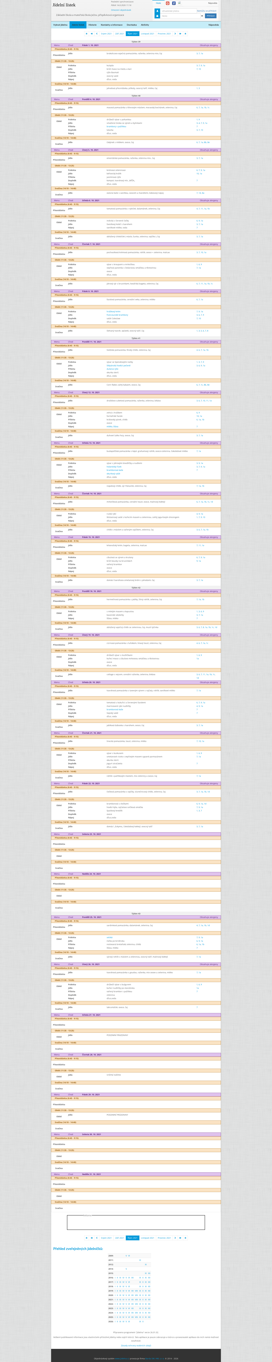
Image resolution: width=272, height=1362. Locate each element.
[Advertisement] (232, 42)
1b (205, 107)
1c (208, 107)
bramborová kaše (115, 470)
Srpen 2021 (106, 33)
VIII (136, 1290)
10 (200, 69)
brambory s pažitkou (116, 126)
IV (123, 1277)
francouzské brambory (117, 315)
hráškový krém (113, 311)
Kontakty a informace (112, 25)
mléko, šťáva (112, 426)
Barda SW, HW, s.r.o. (154, 1358)
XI (146, 1264)
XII (149, 1273)
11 (202, 208)
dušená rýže (112, 369)
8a (203, 193)
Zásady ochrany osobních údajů (136, 1345)
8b (205, 142)
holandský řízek (114, 466)
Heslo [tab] (158, 3)
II (117, 1277)
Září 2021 (119, 33)
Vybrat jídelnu (60, 25)
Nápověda (212, 3)
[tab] (167, 3)
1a (202, 53)
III (120, 1277)
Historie (93, 25)
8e (208, 142)
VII (132, 1277)
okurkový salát (113, 473)
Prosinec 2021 (164, 33)
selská (109, 937)
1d (200, 193)
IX (140, 1260)
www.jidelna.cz (122, 1358)
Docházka (132, 25)
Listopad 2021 (147, 33)
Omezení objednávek (121, 10)
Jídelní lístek (64, 4)
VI (129, 1255)
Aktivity (145, 25)
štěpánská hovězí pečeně (118, 365)
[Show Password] (202, 15)
